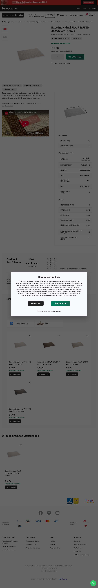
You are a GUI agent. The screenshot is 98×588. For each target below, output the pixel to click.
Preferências (35, 303)
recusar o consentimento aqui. (51, 311)
